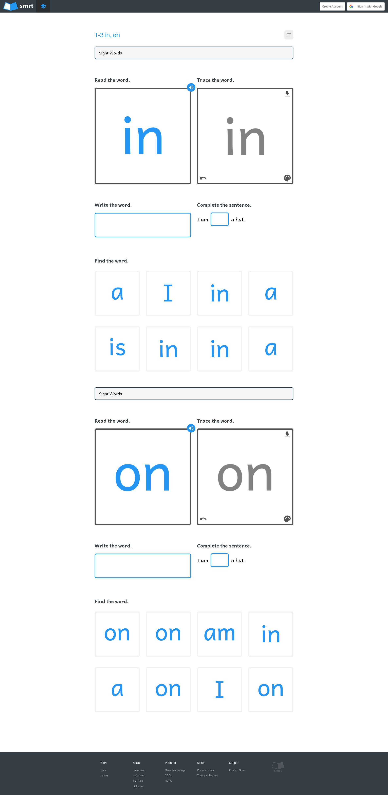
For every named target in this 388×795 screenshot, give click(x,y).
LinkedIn (138, 786)
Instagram (138, 775)
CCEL (168, 775)
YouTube (138, 781)
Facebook (138, 770)
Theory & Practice (207, 775)
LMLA (168, 781)
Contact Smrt (237, 770)
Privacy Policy (205, 770)
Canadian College (175, 770)
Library (105, 775)
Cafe (103, 770)
